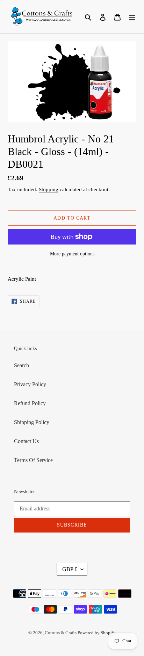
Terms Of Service (33, 460)
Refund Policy (30, 403)
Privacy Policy (30, 384)
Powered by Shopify (97, 632)
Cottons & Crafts (61, 632)
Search (21, 365)
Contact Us (26, 441)
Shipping (48, 189)
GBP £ (69, 569)
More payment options (72, 253)
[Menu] (132, 17)
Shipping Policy (31, 422)
